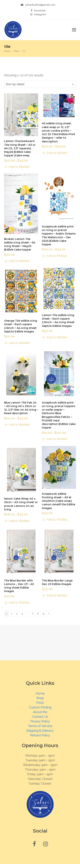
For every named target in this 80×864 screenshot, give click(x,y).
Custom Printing (40, 707)
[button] (74, 29)
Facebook (40, 10)
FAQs (40, 702)
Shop (40, 698)
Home (40, 693)
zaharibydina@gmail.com (40, 4)
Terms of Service (40, 726)
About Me (40, 712)
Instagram (40, 14)
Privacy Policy (40, 721)
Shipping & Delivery (40, 730)
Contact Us (40, 716)
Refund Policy (40, 735)
